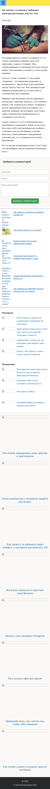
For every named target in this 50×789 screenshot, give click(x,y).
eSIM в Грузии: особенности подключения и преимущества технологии (30, 320)
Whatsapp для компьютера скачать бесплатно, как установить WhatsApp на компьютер (32, 372)
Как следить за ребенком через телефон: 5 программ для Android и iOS (25, 546)
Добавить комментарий (25, 201)
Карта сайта (32, 785)
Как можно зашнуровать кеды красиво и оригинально (25, 454)
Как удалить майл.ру (26, 391)
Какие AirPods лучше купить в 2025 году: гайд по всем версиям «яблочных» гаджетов (32, 332)
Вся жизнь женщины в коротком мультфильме (25, 591)
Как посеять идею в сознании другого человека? (25, 768)
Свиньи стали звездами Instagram (25, 635)
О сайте (16, 785)
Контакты (23, 785)
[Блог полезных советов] (18, 3)
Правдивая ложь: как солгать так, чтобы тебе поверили (25, 722)
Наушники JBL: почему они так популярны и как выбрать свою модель (30, 343)
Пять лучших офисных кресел (25, 678)
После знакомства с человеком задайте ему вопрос (25, 500)
